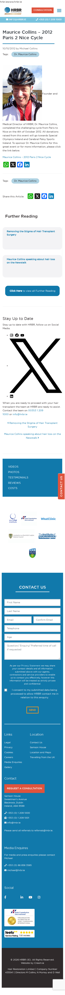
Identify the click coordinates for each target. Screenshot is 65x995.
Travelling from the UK (42, 757)
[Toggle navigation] (59, 10)
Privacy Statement (30, 666)
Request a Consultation (24, 788)
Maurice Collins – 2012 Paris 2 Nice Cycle (27, 157)
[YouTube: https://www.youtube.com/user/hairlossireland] (22, 335)
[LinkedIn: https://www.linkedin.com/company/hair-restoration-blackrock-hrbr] (12, 396)
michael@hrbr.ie (16, 870)
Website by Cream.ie (32, 963)
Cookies (8, 752)
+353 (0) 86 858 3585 (19, 865)
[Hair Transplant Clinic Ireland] (13, 10)
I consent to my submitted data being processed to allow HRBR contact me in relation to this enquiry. (34, 694)
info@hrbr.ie (17, 19)
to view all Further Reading (32, 291)
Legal (7, 742)
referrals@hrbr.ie (43, 831)
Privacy (8, 747)
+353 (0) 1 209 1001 (18, 818)
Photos (13, 472)
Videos (13, 467)
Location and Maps (40, 752)
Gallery (8, 767)
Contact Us (36, 742)
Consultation (43, 10)
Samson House (38, 747)
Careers (8, 757)
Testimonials (18, 477)
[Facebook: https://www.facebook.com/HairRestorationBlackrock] (17, 335)
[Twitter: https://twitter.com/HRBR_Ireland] (36, 365)
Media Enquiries (13, 762)
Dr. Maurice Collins (25, 54)
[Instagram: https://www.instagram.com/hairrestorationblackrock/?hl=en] (12, 335)
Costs (12, 488)
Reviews (14, 483)
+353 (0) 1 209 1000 (50, 19)
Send (32, 710)
